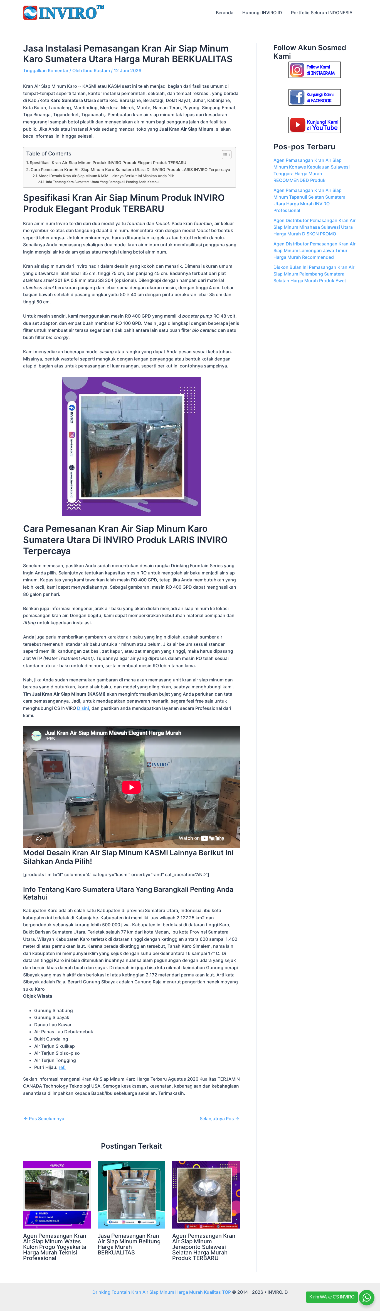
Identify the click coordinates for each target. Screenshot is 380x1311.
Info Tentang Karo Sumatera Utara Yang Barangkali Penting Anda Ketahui (102, 182)
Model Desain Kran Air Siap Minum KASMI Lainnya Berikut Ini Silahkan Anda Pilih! (107, 176)
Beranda (224, 12)
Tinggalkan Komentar (45, 70)
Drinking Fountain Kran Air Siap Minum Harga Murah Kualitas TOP (161, 1292)
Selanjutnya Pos (219, 1118)
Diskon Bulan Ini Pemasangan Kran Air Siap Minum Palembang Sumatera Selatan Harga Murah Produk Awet (313, 273)
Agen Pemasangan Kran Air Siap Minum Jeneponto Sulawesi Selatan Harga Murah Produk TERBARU (203, 1246)
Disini (83, 708)
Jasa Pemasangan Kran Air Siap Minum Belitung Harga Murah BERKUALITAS (129, 1244)
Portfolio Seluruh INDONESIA (321, 12)
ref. (62, 1067)
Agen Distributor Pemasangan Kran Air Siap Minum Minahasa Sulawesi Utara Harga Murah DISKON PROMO (314, 227)
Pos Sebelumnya (44, 1118)
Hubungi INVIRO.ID (262, 12)
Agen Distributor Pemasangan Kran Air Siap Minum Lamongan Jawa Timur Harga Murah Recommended (314, 250)
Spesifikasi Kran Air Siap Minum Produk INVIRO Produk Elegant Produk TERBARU (108, 162)
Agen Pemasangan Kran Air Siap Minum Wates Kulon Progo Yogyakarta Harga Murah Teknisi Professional (54, 1246)
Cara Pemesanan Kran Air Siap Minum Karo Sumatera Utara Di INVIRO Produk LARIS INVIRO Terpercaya (130, 169)
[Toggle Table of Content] (224, 154)
